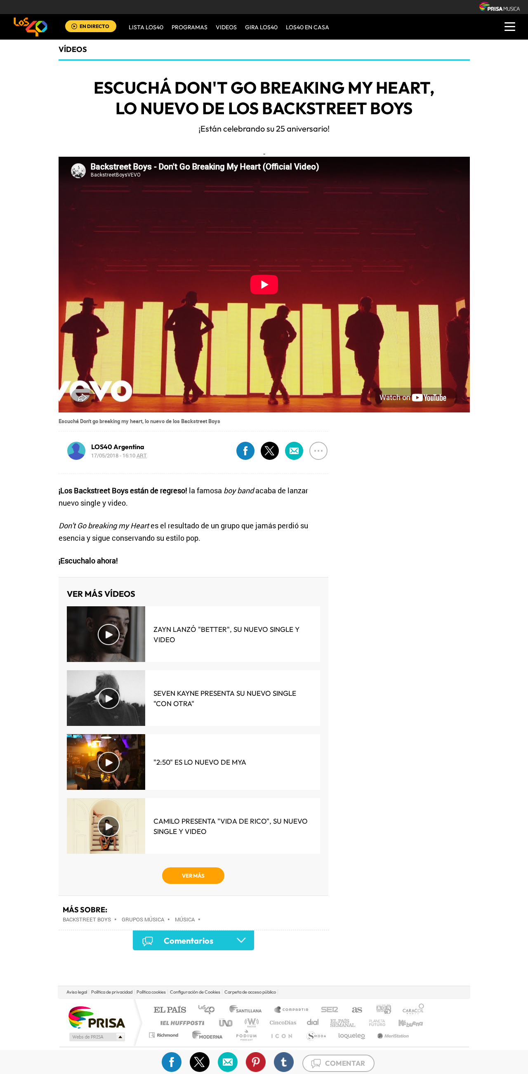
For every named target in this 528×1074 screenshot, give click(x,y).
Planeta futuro (373, 1022)
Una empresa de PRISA (96, 1017)
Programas (189, 27)
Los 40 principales (209, 1010)
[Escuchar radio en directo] (74, 27)
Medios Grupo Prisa (96, 1037)
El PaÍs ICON (281, 1035)
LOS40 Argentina (117, 447)
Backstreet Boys (87, 919)
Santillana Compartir (291, 1010)
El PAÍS (169, 1010)
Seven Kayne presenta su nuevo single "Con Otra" (224, 698)
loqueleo (352, 1035)
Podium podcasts (245, 1035)
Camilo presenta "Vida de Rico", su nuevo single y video (230, 826)
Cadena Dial (313, 1022)
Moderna (205, 1035)
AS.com (353, 1010)
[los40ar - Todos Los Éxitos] (30, 27)
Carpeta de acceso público (250, 992)
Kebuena (403, 1022)
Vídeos (73, 49)
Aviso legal (76, 992)
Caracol (410, 1010)
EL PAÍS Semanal (343, 1022)
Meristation (391, 1035)
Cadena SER (327, 1010)
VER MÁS (193, 875)
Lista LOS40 (146, 27)
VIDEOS (226, 27)
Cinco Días (281, 1022)
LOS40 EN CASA (307, 27)
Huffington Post (180, 1022)
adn (380, 1010)
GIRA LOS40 (261, 27)
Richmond (164, 1035)
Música (185, 919)
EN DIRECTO (94, 26)
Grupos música (143, 919)
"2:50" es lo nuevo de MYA (199, 762)
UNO (226, 1022)
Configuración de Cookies (195, 992)
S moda (315, 1035)
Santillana (248, 1010)
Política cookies (151, 992)
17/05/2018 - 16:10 (119, 455)
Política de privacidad (111, 992)
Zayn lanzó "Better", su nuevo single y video (226, 634)
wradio (250, 1022)
